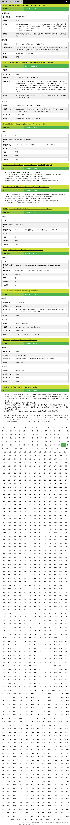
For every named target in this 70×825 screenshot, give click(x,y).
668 (60, 599)
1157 (37, 736)
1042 (67, 701)
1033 (14, 701)
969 (4, 683)
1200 (8, 750)
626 (45, 588)
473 (60, 546)
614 (50, 585)
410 (4, 532)
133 (50, 455)
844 (30, 648)
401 (25, 529)
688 (30, 606)
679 (50, 602)
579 (4, 578)
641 (55, 592)
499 (60, 553)
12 (49, 427)
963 (40, 679)
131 (40, 455)
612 (40, 585)
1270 (67, 767)
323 (25, 508)
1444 (41, 820)
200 (60, 473)
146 (50, 459)
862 (55, 651)
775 (9, 630)
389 (30, 525)
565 (66, 571)
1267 (49, 767)
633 (14, 592)
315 (50, 504)
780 (35, 630)
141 (25, 459)
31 (63, 431)
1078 (67, 711)
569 (20, 574)
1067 (2, 711)
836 (55, 644)
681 (60, 602)
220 (30, 480)
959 (20, 679)
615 (55, 585)
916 (66, 665)
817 (25, 641)
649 (30, 595)
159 (50, 462)
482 (40, 550)
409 (66, 529)
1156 (32, 736)
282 (14, 497)
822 (50, 641)
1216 (32, 753)
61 (54, 438)
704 (45, 609)
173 (55, 466)
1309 (14, 781)
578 (66, 574)
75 (46, 441)
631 (4, 592)
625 (40, 588)
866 (9, 655)
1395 (26, 806)
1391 (2, 806)
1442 (30, 820)
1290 (43, 774)
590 (60, 578)
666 (50, 599)
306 (4, 504)
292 (66, 497)
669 (66, 599)
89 (37, 445)
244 (20, 487)
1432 (32, 816)
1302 (43, 778)
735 (4, 620)
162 (66, 462)
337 (30, 511)
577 (60, 574)
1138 (66, 729)
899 (45, 662)
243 (14, 487)
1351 (49, 792)
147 (55, 459)
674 (25, 602)
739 (25, 620)
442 (35, 539)
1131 (26, 729)
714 (30, 613)
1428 (8, 816)
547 (40, 567)
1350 (43, 792)
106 (47, 448)
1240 (32, 760)
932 (14, 672)
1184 (55, 743)
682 (66, 602)
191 (14, 473)
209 (40, 476)
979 (55, 683)
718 (50, 613)
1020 (8, 697)
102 (26, 448)
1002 (41, 690)
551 (60, 567)
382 (60, 522)
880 (14, 658)
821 (45, 641)
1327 (49, 785)
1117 (15, 725)
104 (36, 448)
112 (10, 452)
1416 (8, 813)
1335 (26, 788)
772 (60, 627)
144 (40, 459)
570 (25, 574)
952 (50, 676)
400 (20, 529)
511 (55, 557)
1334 (20, 788)
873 (45, 655)
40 (33, 434)
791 (25, 634)
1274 (20, 771)
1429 (14, 816)
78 (59, 441)
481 (35, 550)
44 (50, 434)
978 (50, 683)
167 (25, 466)
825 (66, 641)
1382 (20, 802)
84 (15, 445)
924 (40, 669)
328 (50, 508)
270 (20, 494)
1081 (14, 715)
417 (40, 532)
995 (4, 690)
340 (45, 511)
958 (14, 679)
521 (40, 560)
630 (66, 588)
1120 (32, 725)
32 (68, 431)
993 (60, 686)
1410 (43, 809)
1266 (43, 767)
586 (40, 578)
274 (40, 494)
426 (20, 536)
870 (30, 655)
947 (25, 676)
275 (45, 494)
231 (20, 483)
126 (14, 455)
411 (9, 532)
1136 (55, 729)
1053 (61, 704)
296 (20, 501)
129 (30, 455)
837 (60, 644)
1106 (21, 722)
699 (20, 609)
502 (9, 557)
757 (50, 623)
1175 (3, 743)
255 (9, 490)
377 (35, 522)
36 (15, 434)
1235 (2, 760)
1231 (49, 757)
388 (25, 525)
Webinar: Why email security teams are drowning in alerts (20, 340)
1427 (2, 816)
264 (55, 490)
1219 (49, 753)
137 (4, 459)
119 (45, 452)
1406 (20, 809)
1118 (20, 725)
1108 (32, 722)
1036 (32, 701)
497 (50, 553)
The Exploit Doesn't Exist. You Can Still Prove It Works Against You (23, 250)
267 (4, 494)
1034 (20, 701)
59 (46, 438)
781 (40, 630)
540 (4, 567)
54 (24, 438)
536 (50, 564)
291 (60, 497)
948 (30, 676)
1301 (37, 778)
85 (19, 445)
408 (60, 529)
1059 (26, 708)
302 (50, 501)
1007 (3, 693)
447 (60, 539)
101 (21, 448)
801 (9, 637)
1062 (43, 708)
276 (50, 494)
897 (35, 662)
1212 (8, 753)
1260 (8, 767)
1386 (43, 802)
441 (30, 539)
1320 (8, 785)
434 (60, 536)
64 (68, 438)
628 (55, 588)
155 (30, 462)
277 (55, 494)
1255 (49, 764)
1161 (60, 736)
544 (25, 567)
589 (55, 578)
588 (50, 578)
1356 (8, 795)
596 (25, 581)
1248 (8, 764)
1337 (37, 788)
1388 (55, 802)
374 (20, 522)
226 (60, 480)
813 (4, 641)
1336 (32, 788)
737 (14, 620)
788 (9, 634)
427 (25, 536)
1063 (49, 708)
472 (55, 546)
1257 (61, 764)
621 (20, 588)
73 (37, 441)
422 (66, 532)
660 (20, 599)
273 (35, 494)
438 (14, 539)
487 (66, 550)
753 (30, 623)
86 (24, 445)
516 (14, 560)
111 (5, 452)
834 (45, 644)
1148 (55, 732)
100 (16, 448)
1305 (61, 778)
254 (4, 490)
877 (66, 655)
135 (60, 455)
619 (9, 588)
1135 (49, 729)
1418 (20, 813)
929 (66, 669)
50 (6, 438)
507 (35, 557)
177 (9, 469)
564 (60, 571)
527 (4, 564)
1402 (67, 806)
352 (40, 515)
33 (2, 434)
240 (66, 483)
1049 (37, 704)
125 (9, 455)
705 (50, 609)
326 (40, 508)
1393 (14, 806)
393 (50, 525)
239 (60, 483)
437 (9, 539)
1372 (32, 799)
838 (66, 644)
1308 (8, 781)
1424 (55, 813)
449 (4, 543)
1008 (8, 693)
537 (55, 564)
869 (25, 655)
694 (60, 606)
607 (15, 585)
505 (25, 557)
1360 (32, 795)
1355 (2, 795)
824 (60, 641)
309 (20, 504)
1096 (32, 718)
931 (9, 672)
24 (33, 431)
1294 (67, 774)
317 (60, 504)
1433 (37, 816)
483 (45, 550)
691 (45, 606)
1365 (61, 795)
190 (9, 473)
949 (35, 676)
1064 (55, 708)
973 (25, 683)
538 (60, 564)
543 (20, 567)
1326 (43, 785)
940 (55, 672)
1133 (37, 729)
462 (4, 546)
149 (66, 459)
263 (50, 490)
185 (50, 469)
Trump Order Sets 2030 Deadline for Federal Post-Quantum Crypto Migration (26, 187)
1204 (32, 750)
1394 (20, 806)
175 (66, 466)
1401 (61, 806)
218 (20, 480)
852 (4, 651)
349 (25, 515)
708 (66, 609)
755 (40, 623)
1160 (55, 736)
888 (55, 658)
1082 (20, 715)
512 (60, 557)
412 (14, 532)
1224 (8, 757)
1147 (49, 732)
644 (4, 595)
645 (9, 595)
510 (50, 557)
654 (55, 595)
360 (14, 518)
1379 (2, 802)
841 (14, 648)
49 (2, 438)
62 (59, 438)
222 (40, 480)
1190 (20, 746)
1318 (67, 781)
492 (25, 553)
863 (60, 651)
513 (66, 557)
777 (20, 630)
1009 (14, 693)
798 (60, 634)
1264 (32, 767)
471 (50, 546)
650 (35, 595)
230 (14, 483)
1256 (55, 764)
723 (9, 616)
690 (40, 606)
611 (35, 585)
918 (9, 669)
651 (40, 595)
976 (40, 683)
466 (25, 546)
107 (52, 448)
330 (60, 508)
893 (14, 662)
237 (50, 483)
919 (14, 669)
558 (30, 571)
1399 (49, 806)
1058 (20, 708)
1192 (32, 746)
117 (35, 452)
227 (66, 480)
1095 (26, 718)
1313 (37, 781)
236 (45, 483)
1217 (37, 753)
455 (35, 543)
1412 (55, 809)
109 (62, 448)
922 (30, 669)
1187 (3, 746)
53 (19, 438)
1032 (8, 701)
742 (40, 620)
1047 (26, 704)
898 (40, 662)
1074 (43, 711)
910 (35, 665)
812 (66, 637)
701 (30, 609)
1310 (20, 781)
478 (20, 550)
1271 (2, 771)
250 (50, 487)
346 (9, 515)
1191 (26, 746)
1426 (67, 813)
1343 (2, 792)
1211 (3, 753)
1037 (37, 701)
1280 (55, 771)
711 (15, 613)
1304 (55, 778)
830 (25, 644)
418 (45, 532)
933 (20, 672)
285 (30, 497)
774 (4, 630)
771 (55, 627)
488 (4, 553)
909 (30, 665)
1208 (55, 750)
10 (40, 427)
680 (55, 602)
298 (30, 501)
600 (45, 581)
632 (9, 592)
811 (61, 637)
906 (15, 665)
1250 (20, 764)
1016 (55, 693)
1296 (8, 778)
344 (66, 511)
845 (35, 648)
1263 (26, 767)
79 (63, 441)
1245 (61, 760)
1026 (43, 697)
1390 (67, 802)
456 (40, 543)
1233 (61, 757)
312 (35, 504)
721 (66, 613)
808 (45, 637)
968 (66, 679)
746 (60, 620)
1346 (20, 792)
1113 (60, 722)
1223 (2, 757)
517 (20, 560)
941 (60, 672)
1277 (37, 771)
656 (66, 595)
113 (15, 452)
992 (55, 686)
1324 (32, 785)
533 (35, 564)
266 (66, 490)
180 (25, 469)
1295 (2, 778)
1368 (8, 799)
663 (35, 599)
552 (66, 567)
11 (44, 427)
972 (20, 683)
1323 (26, 785)
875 (55, 655)
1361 (37, 795)
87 (28, 445)
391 (40, 525)
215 (4, 480)
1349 (37, 792)
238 (55, 483)
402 (30, 529)
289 (50, 497)
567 (9, 574)
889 (60, 658)
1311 (26, 781)
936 (35, 672)
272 (30, 494)
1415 (2, 813)
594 (14, 581)
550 (55, 567)
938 (45, 672)
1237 (14, 760)
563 (55, 571)
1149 (60, 732)
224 (50, 480)
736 (9, 620)
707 (60, 609)
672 (14, 602)
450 (9, 543)
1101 (61, 718)
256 (14, 490)
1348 (32, 792)
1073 (37, 711)
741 (35, 620)
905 (9, 665)
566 (4, 574)
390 (35, 525)
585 (35, 578)
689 (35, 606)
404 (40, 529)
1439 (12, 820)
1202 (20, 750)
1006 (65, 690)
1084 (32, 715)
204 (15, 476)
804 (25, 637)
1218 (43, 753)
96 (68, 445)
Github (67, 1)
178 (14, 469)
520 (35, 560)
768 (40, 627)
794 (40, 634)
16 (66, 427)
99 (11, 448)
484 (50, 550)
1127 (3, 729)
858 (35, 651)
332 (4, 511)
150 (4, 462)
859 (40, 651)
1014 (43, 693)
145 (45, 459)
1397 (37, 806)
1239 (26, 760)
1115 (3, 725)
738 (20, 620)
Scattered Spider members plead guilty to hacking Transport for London (24, 124)
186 (55, 469)
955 (66, 676)
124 (4, 455)
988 (35, 686)
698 (14, 609)
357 (66, 515)
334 (14, 511)
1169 (37, 739)
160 (55, 462)
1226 (20, 757)
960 (25, 679)
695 (66, 606)
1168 (32, 739)
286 (35, 497)
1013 (37, 693)
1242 (43, 760)
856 (25, 651)
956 (4, 679)
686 (20, 606)
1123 (49, 725)
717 (45, 613)
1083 (26, 715)
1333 (14, 788)
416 (35, 532)
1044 (8, 704)
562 (50, 571)
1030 (67, 697)
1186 (66, 743)
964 (45, 679)
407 (55, 529)
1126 (66, 725)
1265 (37, 767)
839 (4, 648)
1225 (14, 757)
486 (60, 550)
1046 (20, 704)
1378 (67, 799)
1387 (49, 802)
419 (50, 532)
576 (55, 574)
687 (25, 606)
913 (50, 665)
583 (25, 578)
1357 (14, 795)
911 (40, 665)
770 (50, 627)
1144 (32, 732)
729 (40, 616)
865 (4, 655)
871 (35, 655)
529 (14, 564)
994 (66, 686)
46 (59, 434)
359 (9, 518)
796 (50, 634)
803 (20, 637)
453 (25, 543)
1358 (20, 795)
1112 (55, 722)
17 (2, 431)
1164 (9, 739)
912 (45, 665)
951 (45, 676)
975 (35, 683)
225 (55, 480)
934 (25, 672)
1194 (43, 746)
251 (55, 487)
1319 (2, 785)
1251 (26, 764)
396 (66, 525)
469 (40, 546)
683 (4, 606)
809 (50, 637)
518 (25, 560)
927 (55, 669)
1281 (61, 771)
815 (14, 641)
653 (50, 595)
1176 (9, 743)
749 (9, 623)
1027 (49, 697)
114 (20, 452)
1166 (20, 739)
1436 (55, 816)
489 (9, 553)
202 (4, 476)
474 (66, 546)
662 (30, 599)
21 (19, 431)
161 (60, 462)
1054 (67, 704)
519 (30, 560)
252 (60, 487)
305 (66, 501)
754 (35, 623)
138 (9, 459)
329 (55, 508)
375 (25, 522)
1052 (55, 704)
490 (14, 553)
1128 (9, 729)
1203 (26, 750)
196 (40, 473)
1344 (8, 792)
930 (4, 672)
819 (35, 641)
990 (45, 686)
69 (19, 441)
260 (35, 490)
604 (66, 581)
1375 (49, 799)
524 (55, 560)
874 (50, 655)
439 (20, 539)
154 (25, 462)
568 (14, 574)
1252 (32, 764)
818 (30, 641)
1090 (67, 715)
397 (4, 529)
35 (11, 434)
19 (11, 431)
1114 (66, 722)
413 (20, 532)
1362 (43, 795)
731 (50, 616)
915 (60, 665)
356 (60, 515)
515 (9, 560)
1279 (49, 771)
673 (20, 602)
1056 (8, 708)
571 (30, 574)
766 (30, 627)
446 (55, 539)
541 (9, 567)
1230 (43, 757)
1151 (3, 736)
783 (50, 630)
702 (35, 609)
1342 (67, 788)
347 (14, 515)
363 (30, 518)
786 (66, 630)
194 (30, 473)
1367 (2, 799)
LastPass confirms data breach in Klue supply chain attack (20, 291)
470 (45, 546)
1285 (14, 774)
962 (35, 679)
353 (45, 515)
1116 (9, 725)
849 (55, 648)
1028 (55, 697)
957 (9, 679)
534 (40, 564)
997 (14, 690)
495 (40, 553)
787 (4, 634)
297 (25, 501)
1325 (37, 785)
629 (60, 588)
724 (14, 616)
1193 (37, 746)
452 (20, 543)
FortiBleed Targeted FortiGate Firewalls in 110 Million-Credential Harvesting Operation (28, 62)
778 (25, 630)
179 (20, 469)
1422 (43, 813)
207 (30, 476)
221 (35, 480)
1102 (67, 718)
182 (35, 469)
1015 (49, 693)
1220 (55, 753)
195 (35, 473)
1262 (20, 767)
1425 (61, 813)
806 (35, 637)
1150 (66, 732)
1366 (67, 795)
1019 (2, 697)
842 (20, 648)
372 (9, 522)
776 (14, 630)
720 (60, 613)
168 (30, 466)
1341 (61, 788)
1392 (8, 806)
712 (20, 613)
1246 (67, 760)
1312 (32, 781)
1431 (26, 816)
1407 (26, 809)
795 (45, 634)
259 (30, 490)
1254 (43, 764)
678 (45, 602)
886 (45, 658)
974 (30, 683)
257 (20, 490)
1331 (2, 788)
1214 (20, 753)
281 (9, 497)
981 (66, 683)
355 (55, 515)
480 (30, 550)
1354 (67, 792)
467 (30, 546)
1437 (61, 816)
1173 (60, 739)
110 (67, 448)
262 (45, 490)
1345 (14, 792)
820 (40, 641)
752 (25, 623)
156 (35, 462)
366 (45, 518)
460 (60, 543)
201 (66, 473)
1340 (55, 788)
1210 (67, 750)
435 (66, 536)
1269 (61, 767)
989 (40, 686)
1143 (26, 732)
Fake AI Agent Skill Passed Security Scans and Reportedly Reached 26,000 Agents (27, 165)
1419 (26, 813)
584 (30, 578)
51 (11, 438)
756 (45, 623)
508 (40, 557)
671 (9, 602)
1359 (26, 795)
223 (45, 480)
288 (45, 497)
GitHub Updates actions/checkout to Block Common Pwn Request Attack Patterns (27, 209)
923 (35, 669)
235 (40, 483)
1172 (55, 739)
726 (25, 616)
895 (25, 662)
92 (50, 445)
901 (55, 662)
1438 (67, 816)
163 (4, 466)
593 (9, 581)
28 (50, 431)
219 (25, 480)
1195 (49, 746)
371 (4, 522)
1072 (32, 711)
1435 (49, 816)
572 (35, 574)
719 (55, 613)
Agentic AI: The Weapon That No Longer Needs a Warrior (20, 387)
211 (50, 476)
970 (9, 683)
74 (41, 441)
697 (9, 609)
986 (25, 686)
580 (9, 578)
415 (30, 532)
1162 (66, 736)
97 (2, 448)
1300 (32, 778)
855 (20, 651)
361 (20, 518)
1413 (61, 809)
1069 (14, 711)
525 (60, 560)
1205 (37, 750)
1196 (55, 746)
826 (4, 644)
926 (50, 669)
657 (4, 599)
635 (25, 592)
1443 (36, 820)
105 (42, 448)
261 (40, 490)
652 (45, 595)
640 (50, 592)
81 (2, 445)
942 (66, 672)
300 (40, 501)
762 (9, 627)
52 (15, 438)
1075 (49, 711)
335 (20, 511)
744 (50, 620)
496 (45, 553)
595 (20, 581)
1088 (55, 715)
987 (30, 686)
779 (30, 630)
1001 (36, 690)
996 (9, 690)
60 (50, 438)
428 (30, 536)
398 (9, 529)
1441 (24, 820)
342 (55, 511)
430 (40, 536)
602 (55, 581)
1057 (14, 708)
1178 (20, 743)
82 (6, 445)
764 (20, 627)
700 (25, 609)
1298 (20, 778)
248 (40, 487)
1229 (37, 757)
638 (40, 592)
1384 (32, 802)
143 (35, 459)
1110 (43, 722)
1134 (43, 729)
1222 (67, 753)
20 (15, 431)
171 (45, 466)
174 (60, 466)
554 (9, 571)
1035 (26, 701)
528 (9, 564)
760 (66, 623)
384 (4, 525)
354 (50, 515)
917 (4, 669)
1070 (20, 711)
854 (14, 651)
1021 (14, 697)
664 (40, 599)
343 (60, 511)
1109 (38, 722)
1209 (61, 750)
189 (4, 473)
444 (45, 539)
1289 (37, 774)
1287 (26, 774)
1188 (9, 746)
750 (14, 623)
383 (66, 522)
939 (50, 672)
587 (45, 578)
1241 (37, 760)
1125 (60, 725)
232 (25, 483)
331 (66, 508)
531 (25, 564)
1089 (61, 715)
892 (9, 662)
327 (45, 508)
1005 (59, 690)
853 (9, 651)
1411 (49, 809)
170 (40, 466)
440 (25, 539)
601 (50, 581)
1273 (14, 771)
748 (4, 623)
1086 (43, 715)
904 (4, 665)
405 (45, 529)
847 (45, 648)
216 (9, 480)
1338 (43, 788)
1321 (14, 785)
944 (9, 676)
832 (35, 644)
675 (30, 602)
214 (66, 476)
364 (35, 518)
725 (20, 616)
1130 (20, 729)
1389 (61, 802)
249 (45, 487)
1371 (26, 799)
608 (20, 585)
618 (4, 588)
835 (50, 644)
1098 (43, 718)
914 (55, 665)
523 (50, 560)
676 (35, 602)
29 (54, 431)
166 (20, 466)
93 (54, 445)
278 (60, 494)
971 (14, 683)
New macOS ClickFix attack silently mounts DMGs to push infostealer (24, 5)
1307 (3, 781)
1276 (32, 771)
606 (9, 585)
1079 (2, 715)
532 (30, 564)
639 (45, 592)
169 (35, 466)
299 (35, 501)
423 (4, 536)
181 (30, 469)
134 (55, 455)
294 (9, 501)
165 (14, 466)
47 (63, 434)
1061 (37, 708)
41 (37, 434)
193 (25, 473)
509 (45, 557)
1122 (43, 725)
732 (55, 616)
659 (14, 599)
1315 (49, 781)
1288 (32, 774)
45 (54, 434)
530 (20, 564)
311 (30, 504)
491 (20, 553)
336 (25, 511)
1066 (67, 708)
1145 (37, 732)
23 (28, 431)
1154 (20, 736)
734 (66, 616)
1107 (26, 722)
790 (20, 634)
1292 (55, 774)
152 (14, 462)
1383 (26, 802)
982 (4, 686)
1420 (32, 813)
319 (4, 508)
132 (45, 455)
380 (50, 522)
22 (24, 431)
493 (30, 553)
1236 (8, 760)
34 (6, 434)
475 (4, 550)
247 (35, 487)
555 (14, 571)
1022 (20, 697)
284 (25, 497)
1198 (66, 746)
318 (66, 504)
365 (40, 518)
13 (53, 427)
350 (30, 515)
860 (45, 651)
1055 (2, 708)
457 (45, 543)
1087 (49, 715)
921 (25, 669)
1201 (14, 750)
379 (45, 522)
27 (46, 431)
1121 (37, 725)
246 (30, 487)
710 (9, 613)
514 (4, 560)
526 (66, 560)
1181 (37, 743)
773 (66, 627)
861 (50, 651)
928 (60, 669)
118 (40, 452)
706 (55, 609)
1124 (55, 725)
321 (14, 508)
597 (30, 581)
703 (40, 609)
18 (6, 431)
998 (20, 690)
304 (60, 501)
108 (57, 448)
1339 (49, 788)
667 (55, 599)
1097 (38, 718)
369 (60, 518)
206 (25, 476)
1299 (26, 778)
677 (40, 602)
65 (2, 441)
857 (30, 651)
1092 (8, 718)
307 (9, 504)
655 (60, 595)
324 (30, 508)
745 (55, 620)
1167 (26, 739)
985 (20, 686)
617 (66, 585)
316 (55, 504)
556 (20, 571)
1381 (14, 802)
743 (45, 620)
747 (66, 620)
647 (20, 595)
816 (20, 641)
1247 (2, 764)
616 (60, 585)
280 (4, 497)
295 (14, 501)
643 (66, 592)
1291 (49, 774)
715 (35, 613)
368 (55, 518)
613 (45, 585)
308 (15, 504)
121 (55, 452)
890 (66, 658)
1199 (3, 750)
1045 (14, 704)
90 (41, 445)
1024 (32, 697)
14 (57, 427)
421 (60, 532)
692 (50, 606)
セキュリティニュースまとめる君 (11, 1)
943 (4, 676)
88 (33, 445)
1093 (14, 718)
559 (35, 571)
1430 (20, 816)
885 (40, 658)
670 (4, 602)
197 (45, 473)
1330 (67, 785)
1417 (14, 813)
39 (28, 434)
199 (55, 473)
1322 (20, 785)
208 (35, 476)
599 (40, 581)
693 (55, 606)
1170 (43, 739)
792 (30, 634)
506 (30, 557)
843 (25, 648)
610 (30, 585)
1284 (8, 774)
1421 (37, 813)
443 (40, 539)
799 (66, 634)
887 (50, 658)
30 (59, 431)
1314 (43, 781)
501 (4, 557)
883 (30, 658)
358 (4, 518)
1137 (60, 729)
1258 (67, 764)
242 (9, 487)
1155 (26, 736)
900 (50, 662)
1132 (32, 729)
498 (55, 553)
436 (4, 539)
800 (4, 637)
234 (35, 483)
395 (60, 525)
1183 (49, 743)
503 (15, 557)
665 (45, 599)
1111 (49, 722)
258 (25, 490)
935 (30, 672)
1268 (55, 767)
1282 (67, 771)
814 (9, 641)
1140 (9, 732)
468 (35, 546)
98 (7, 448)
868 (20, 655)
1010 (20, 693)
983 (9, 686)
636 (30, 592)
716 (40, 613)
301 (45, 501)
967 (60, 679)
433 (55, 536)
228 (4, 483)
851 (66, 648)
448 (66, 539)
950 (40, 676)
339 (40, 511)
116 (30, 452)
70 (24, 441)
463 (9, 546)
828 (14, 644)
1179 (26, 743)
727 (30, 616)
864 (66, 651)
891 (4, 662)
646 (14, 595)
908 (25, 665)
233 (30, 483)
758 (55, 623)
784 (55, 630)
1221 (61, 753)
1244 (55, 760)
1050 (43, 704)
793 (35, 634)
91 (46, 445)
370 (66, 518)
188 (66, 469)
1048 (32, 704)
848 (50, 648)
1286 (20, 774)
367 (50, 518)
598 (35, 581)
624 (35, 588)
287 (40, 497)
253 (66, 487)
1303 (49, 778)
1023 (26, 697)
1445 (47, 820)
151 (9, 462)
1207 (49, 750)
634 (20, 592)
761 (4, 627)
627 (50, 588)
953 (55, 676)
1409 (38, 809)
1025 (37, 697)
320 (9, 508)
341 (50, 511)
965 (50, 679)
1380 (8, 802)
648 (25, 595)
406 (50, 529)
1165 (14, 739)
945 (14, 676)
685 (14, 606)
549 (50, 567)
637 (35, 592)
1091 (3, 718)
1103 (3, 722)
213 (60, 476)
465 (20, 546)
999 (25, 690)
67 (11, 441)
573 (40, 574)
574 (45, 574)
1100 (55, 718)
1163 (3, 739)
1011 (26, 693)
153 (20, 462)
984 (14, 686)
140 (20, 459)
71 (28, 441)
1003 (47, 690)
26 (41, 431)
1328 (55, 785)
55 (28, 438)
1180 (32, 743)
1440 (18, 820)
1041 (61, 701)
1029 (61, 697)
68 (15, 441)
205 (20, 476)
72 (33, 441)
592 (4, 581)
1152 (9, 736)
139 (14, 459)
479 (25, 550)
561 (45, 571)
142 (30, 459)
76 (50, 441)
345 (4, 515)
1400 (55, 806)
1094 (20, 718)
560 (40, 571)
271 (25, 494)
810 (55, 637)
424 (9, 536)
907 (20, 665)
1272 (8, 771)
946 (20, 676)
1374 (43, 799)
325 (35, 508)
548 (45, 567)
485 (55, 550)
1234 (67, 757)
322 (20, 508)
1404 (8, 809)
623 (30, 588)
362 (25, 518)
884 (35, 658)
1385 (37, 802)
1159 (49, 736)
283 (20, 497)
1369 (14, 799)
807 (40, 637)
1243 (49, 760)
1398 (43, 806)
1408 (32, 809)
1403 (3, 809)
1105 (15, 722)
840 (9, 648)
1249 (14, 764)
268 (9, 494)
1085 (37, 715)
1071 (26, 711)
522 (45, 560)
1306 (67, 778)
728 (35, 616)
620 (14, 588)
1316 (55, 781)
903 (66, 662)
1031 (2, 701)
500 (66, 553)
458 (50, 543)
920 (20, 669)
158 (45, 462)
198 (50, 473)
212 (55, 476)
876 (60, 655)
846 (40, 648)
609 (25, 585)
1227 (26, 757)
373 (14, 522)
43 (46, 434)
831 (30, 644)
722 (4, 616)
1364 (55, 795)
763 (14, 627)
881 (20, 658)
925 (45, 669)
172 (50, 466)
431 (45, 536)
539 (66, 564)
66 (6, 441)
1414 (67, 809)
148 (60, 459)
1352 (55, 792)
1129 (14, 729)
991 (50, 686)
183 (40, 469)
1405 (14, 809)
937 (40, 672)
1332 (8, 788)
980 (60, 683)
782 (45, 630)
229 (9, 483)
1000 (30, 690)
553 (4, 571)
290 (55, 497)
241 (4, 487)
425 (14, 536)
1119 (26, 725)
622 (25, 588)
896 (30, 662)
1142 (20, 732)
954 (60, 676)
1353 (61, 792)
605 (4, 585)
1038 (43, 701)
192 (20, 473)
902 (60, 662)
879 (9, 658)
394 (55, 525)
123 (65, 452)
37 (19, 434)
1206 (43, 750)
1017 (61, 693)
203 (9, 476)
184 (45, 469)
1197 (60, 746)
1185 (60, 743)
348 (20, 515)
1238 (20, 760)
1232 (55, 757)
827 (9, 644)
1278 (43, 771)
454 (30, 543)
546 (35, 567)
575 (50, 574)
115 (25, 452)
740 (30, 620)
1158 (43, 736)
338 (35, 511)
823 (55, 641)
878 (4, 658)
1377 (61, 799)
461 (66, 543)
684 (9, 606)
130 (35, 455)
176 (4, 469)
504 (20, 557)
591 (66, 578)
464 (14, 546)
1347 (26, 792)
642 (60, 592)
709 (4, 613)
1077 (61, 711)
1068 (8, 711)
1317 (61, 781)
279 (66, 494)
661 (25, 599)
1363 (49, 795)
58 (41, 438)
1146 (43, 732)
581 (14, 578)
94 (59, 445)
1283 (2, 774)
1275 (26, 771)
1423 (49, 813)
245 (25, 487)
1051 (49, 704)
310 (25, 504)
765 (25, 627)
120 (50, 452)
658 (9, 599)
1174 (66, 739)
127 (20, 455)
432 (50, 536)
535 (45, 564)
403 (35, 529)
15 (62, 427)
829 (20, 644)
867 (14, 655)
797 (55, 634)
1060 (32, 708)
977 (45, 683)
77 (54, 441)
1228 (32, 757)
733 (60, 616)
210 (45, 476)
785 (60, 630)
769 (45, 627)
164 (9, 466)
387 (20, 525)
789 (14, 634)
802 (15, 637)
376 (30, 522)
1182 (43, 743)
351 (35, 515)
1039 (49, 701)
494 (35, 553)
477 (14, 550)
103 (31, 448)
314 (45, 504)
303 (55, 501)
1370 (20, 799)
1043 (2, 704)
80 (68, 441)
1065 (61, 708)
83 (11, 445)
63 (63, 438)
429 (35, 536)
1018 (67, 693)
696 (4, 609)
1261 (14, 767)
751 (20, 623)
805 (30, 637)
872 (40, 655)
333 (9, 511)
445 (50, 539)
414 (25, 532)
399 (14, 529)
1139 (3, 732)
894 (20, 662)
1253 (37, 764)
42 (41, 434)
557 (25, 571)
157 (40, 462)
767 (35, 627)
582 (20, 578)
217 (14, 480)
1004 (53, 690)
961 (30, 679)
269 (14, 494)
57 (37, 438)
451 (14, 543)
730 (45, 616)
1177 (14, 743)
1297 (14, 778)
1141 (14, 732)
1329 (61, 785)
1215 (26, 753)
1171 (49, 739)
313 (40, 504)
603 (60, 581)
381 (55, 522)
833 (40, 644)
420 (55, 532)
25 (37, 431)
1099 (49, 718)
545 (30, 567)
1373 (37, 799)
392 (45, 525)
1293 (61, 774)
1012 (32, 693)
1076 (55, 711)
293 (4, 501)
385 (9, 525)
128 (25, 455)
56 (33, 438)
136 (66, 455)
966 (55, 679)
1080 (8, 715)
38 (24, 434)
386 (14, 525)
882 (25, 658)
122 (60, 452)
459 (55, 543)
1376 (55, 799)
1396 (32, 806)
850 (60, 648)
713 (25, 613)
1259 (2, 767)
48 (68, 434)
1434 (43, 816)
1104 (9, 722)
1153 (14, 736)
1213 (14, 753)
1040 (55, 701)
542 (14, 567)
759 (60, 623)
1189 (14, 746)
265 (60, 490)
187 (60, 469)
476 (9, 550)
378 (40, 522)
